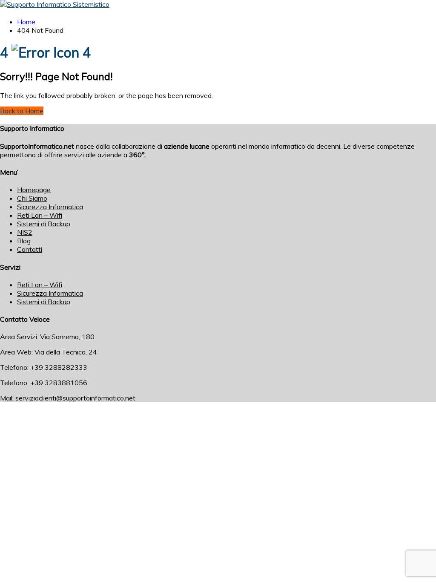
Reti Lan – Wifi (39, 215)
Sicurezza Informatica (50, 206)
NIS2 (24, 232)
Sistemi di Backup (43, 223)
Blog (24, 240)
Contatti (29, 249)
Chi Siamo (32, 198)
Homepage (34, 189)
